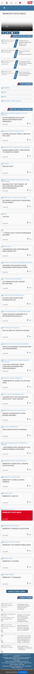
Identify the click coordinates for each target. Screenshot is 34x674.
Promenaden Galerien (7, 666)
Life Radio (19, 663)
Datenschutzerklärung (25, 657)
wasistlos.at (28, 666)
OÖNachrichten (27, 663)
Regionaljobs (17, 666)
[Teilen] (12, 32)
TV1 (3, 663)
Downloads (5, 657)
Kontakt (11, 657)
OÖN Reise (21, 664)
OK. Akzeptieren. (23, 672)
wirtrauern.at (19, 667)
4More (13, 667)
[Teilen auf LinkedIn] (7, 32)
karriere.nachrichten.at (10, 663)
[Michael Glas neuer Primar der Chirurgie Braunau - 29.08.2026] (17, 597)
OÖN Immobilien (14, 664)
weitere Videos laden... (17, 591)
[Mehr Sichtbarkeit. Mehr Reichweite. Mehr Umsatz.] (17, 8)
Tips (23, 666)
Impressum (16, 657)
